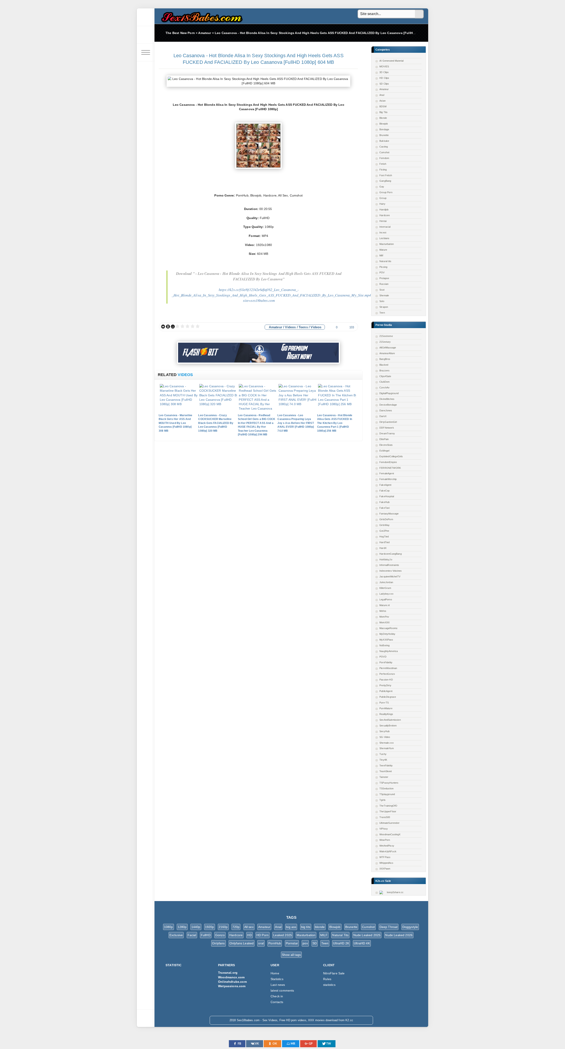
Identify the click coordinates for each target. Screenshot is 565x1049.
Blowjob (383, 123)
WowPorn (384, 840)
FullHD (206, 935)
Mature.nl (384, 605)
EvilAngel (384, 450)
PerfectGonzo (387, 674)
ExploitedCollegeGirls (391, 456)
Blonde (383, 118)
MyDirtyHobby (387, 634)
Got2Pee (384, 530)
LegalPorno (385, 599)
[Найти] (419, 14)
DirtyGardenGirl (388, 422)
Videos (290, 327)
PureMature (385, 708)
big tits (305, 927)
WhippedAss (386, 863)
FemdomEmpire (388, 462)
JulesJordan (386, 582)
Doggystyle (410, 927)
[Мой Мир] (173, 327)
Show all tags (291, 954)
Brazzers (384, 370)
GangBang (385, 181)
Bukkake (384, 141)
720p (236, 927)
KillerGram (385, 588)
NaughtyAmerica (388, 651)
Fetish (382, 164)
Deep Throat (389, 927)
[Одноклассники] (168, 327)
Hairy (382, 203)
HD (249, 935)
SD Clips (384, 83)
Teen (382, 312)
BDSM (382, 106)
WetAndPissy (386, 845)
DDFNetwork (386, 427)
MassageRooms (388, 628)
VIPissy (383, 828)
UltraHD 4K (362, 943)
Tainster (383, 777)
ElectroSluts (386, 445)
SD (315, 943)
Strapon (383, 307)
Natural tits (385, 261)
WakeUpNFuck (387, 851)
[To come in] (145, 35)
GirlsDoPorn (386, 519)
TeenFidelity (386, 765)
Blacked (383, 364)
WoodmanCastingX (390, 834)
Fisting (383, 169)
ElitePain (384, 439)
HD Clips (384, 78)
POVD (382, 656)
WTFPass (384, 857)
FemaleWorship (388, 479)
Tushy (382, 754)
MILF (324, 935)
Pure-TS (384, 702)
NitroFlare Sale (334, 973)
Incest (382, 232)
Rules (327, 979)
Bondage (384, 129)
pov (305, 943)
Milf (381, 255)
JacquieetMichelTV (389, 576)
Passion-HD (386, 679)
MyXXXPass (386, 639)
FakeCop (384, 490)
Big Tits (383, 112)
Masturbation (386, 244)
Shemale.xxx (386, 742)
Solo (381, 301)
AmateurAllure (387, 353)
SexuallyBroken (388, 725)
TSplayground (387, 794)
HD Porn (262, 935)
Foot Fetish (385, 175)
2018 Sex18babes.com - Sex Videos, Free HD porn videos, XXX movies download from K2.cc (201, 16)
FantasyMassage (389, 513)
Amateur (384, 89)
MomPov (384, 616)
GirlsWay (384, 525)
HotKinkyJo (385, 559)
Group (382, 198)
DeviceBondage (388, 404)
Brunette (384, 135)
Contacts (277, 1002)
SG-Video (384, 737)
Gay (381, 186)
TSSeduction (386, 788)
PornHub (274, 943)
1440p (195, 927)
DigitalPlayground (389, 393)
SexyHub (384, 731)
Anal (381, 95)
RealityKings (386, 714)
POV (382, 272)
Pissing (383, 267)
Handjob (383, 209)
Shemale (384, 295)
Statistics (277, 979)
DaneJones (385, 410)
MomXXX (384, 622)
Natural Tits (340, 935)
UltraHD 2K (341, 943)
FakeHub (384, 502)
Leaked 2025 (282, 935)
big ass (291, 927)
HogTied (384, 536)
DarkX (382, 416)
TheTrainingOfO (388, 805)
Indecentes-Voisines (390, 570)
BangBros (384, 359)
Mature (383, 249)
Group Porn (385, 192)
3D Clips (384, 72)
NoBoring (384, 645)
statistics (329, 985)
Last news (278, 985)
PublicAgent (385, 691)
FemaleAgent (386, 473)
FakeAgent (385, 485)
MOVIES (384, 66)
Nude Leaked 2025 (367, 935)
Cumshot (384, 152)
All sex (249, 927)
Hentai (382, 221)
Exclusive (176, 935)
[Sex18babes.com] (145, 17)
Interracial (384, 226)
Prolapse (384, 278)
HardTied (384, 542)
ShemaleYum (386, 748)
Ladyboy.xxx (386, 593)
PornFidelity (385, 662)
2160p (223, 927)
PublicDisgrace (387, 697)
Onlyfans (218, 943)
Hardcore (384, 215)
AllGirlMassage (387, 347)
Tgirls (382, 800)
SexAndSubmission (390, 719)
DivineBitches (386, 399)
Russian (383, 284)
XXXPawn (384, 868)
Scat (381, 289)
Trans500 (384, 817)
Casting (383, 146)
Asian (382, 100)
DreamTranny (387, 433)
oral (261, 943)
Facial (192, 935)
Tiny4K (383, 759)
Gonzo (220, 935)
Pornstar (292, 943)
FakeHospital (386, 496)
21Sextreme (386, 336)
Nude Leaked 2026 (398, 935)
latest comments (282, 990)
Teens (303, 327)
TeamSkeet (385, 771)
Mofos (382, 611)
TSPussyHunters (388, 782)
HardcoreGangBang (390, 553)
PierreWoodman (388, 668)
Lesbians (384, 238)
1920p (209, 927)
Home (275, 973)
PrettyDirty (385, 685)
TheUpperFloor (387, 811)
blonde (320, 927)
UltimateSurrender (389, 823)
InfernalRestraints (389, 565)
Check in (277, 996)
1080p (168, 927)
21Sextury (385, 341)
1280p (182, 927)
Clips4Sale (385, 376)
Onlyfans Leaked (242, 943)
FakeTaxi (384, 508)
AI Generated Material (391, 60)
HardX (382, 548)
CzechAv (384, 387)
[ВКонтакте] (163, 327)
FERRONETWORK (390, 468)
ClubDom (384, 381)
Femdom (384, 158)
